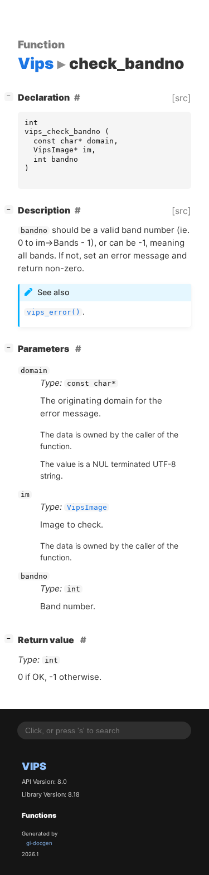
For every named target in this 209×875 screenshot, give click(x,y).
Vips (34, 766)
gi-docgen (39, 843)
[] (11, 96)
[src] (181, 97)
